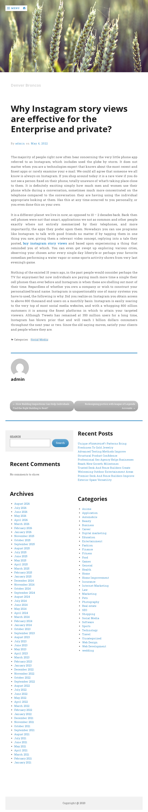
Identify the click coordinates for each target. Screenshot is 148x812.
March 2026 (21, 524)
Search (15, 436)
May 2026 (20, 515)
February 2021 (23, 758)
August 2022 (22, 685)
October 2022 (22, 677)
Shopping (88, 614)
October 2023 (22, 629)
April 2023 (21, 653)
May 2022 (20, 698)
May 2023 (20, 649)
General (87, 565)
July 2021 (20, 738)
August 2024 (22, 596)
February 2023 (23, 661)
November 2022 (24, 673)
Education (88, 537)
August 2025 (22, 548)
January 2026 (23, 532)
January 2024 (23, 625)
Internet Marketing (95, 585)
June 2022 (20, 694)
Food (85, 557)
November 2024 (24, 584)
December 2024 (24, 580)
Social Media (39, 339)
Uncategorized (91, 638)
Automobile (89, 517)
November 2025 (24, 536)
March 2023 (21, 657)
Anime (86, 509)
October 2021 (22, 726)
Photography (90, 602)
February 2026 (23, 528)
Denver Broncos (26, 85)
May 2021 (20, 746)
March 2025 (21, 568)
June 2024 (21, 605)
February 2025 (23, 572)
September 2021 (24, 730)
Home (86, 573)
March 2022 (21, 706)
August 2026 (22, 503)
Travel (86, 634)
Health (86, 569)
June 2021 (20, 742)
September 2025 (24, 544)
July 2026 (20, 508)
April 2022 (21, 701)
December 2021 (23, 718)
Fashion (87, 545)
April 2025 (21, 564)
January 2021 (22, 762)
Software (88, 622)
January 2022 (23, 714)
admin (20, 143)
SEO (84, 610)
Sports (86, 626)
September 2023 (24, 633)
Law (85, 590)
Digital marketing (94, 533)
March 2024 (22, 617)
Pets (85, 598)
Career (86, 529)
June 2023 (20, 645)
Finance (87, 549)
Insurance (88, 581)
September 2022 (24, 681)
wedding (88, 650)
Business (88, 525)
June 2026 (20, 512)
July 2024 (20, 601)
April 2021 (21, 750)
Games (86, 561)
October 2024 (22, 588)
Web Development (94, 646)
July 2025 (20, 552)
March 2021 (21, 754)
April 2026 (21, 520)
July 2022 (20, 689)
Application (90, 513)
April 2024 (21, 613)
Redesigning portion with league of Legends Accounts (110, 406)
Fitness (87, 553)
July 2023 (20, 641)
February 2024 (23, 621)
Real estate (89, 606)
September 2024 (24, 592)
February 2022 (23, 710)
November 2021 (24, 722)
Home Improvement (95, 577)
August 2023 (22, 637)
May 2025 (20, 560)
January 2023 (23, 665)
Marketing (89, 594)
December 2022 (24, 669)
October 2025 (22, 540)
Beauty (86, 521)
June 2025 (20, 556)
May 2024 (20, 608)
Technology (89, 630)
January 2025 (23, 576)
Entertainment (92, 541)
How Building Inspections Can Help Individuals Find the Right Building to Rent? (41, 406)
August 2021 (22, 734)
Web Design (90, 642)
